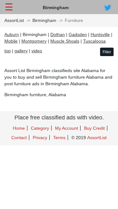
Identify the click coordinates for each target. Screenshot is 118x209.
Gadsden (78, 34)
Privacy (40, 137)
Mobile (11, 41)
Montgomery (34, 41)
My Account (66, 128)
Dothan (57, 34)
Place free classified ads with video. (59, 117)
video (36, 50)
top (7, 50)
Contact (19, 137)
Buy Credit (94, 128)
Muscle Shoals (64, 41)
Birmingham (44, 20)
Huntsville (100, 34)
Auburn (11, 34)
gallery (21, 50)
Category (40, 128)
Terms (59, 137)
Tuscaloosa (94, 41)
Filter (107, 52)
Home (19, 128)
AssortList (14, 20)
